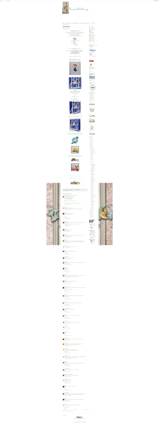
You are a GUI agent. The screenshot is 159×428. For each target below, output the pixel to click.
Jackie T (66, 261)
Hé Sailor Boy (92, 204)
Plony (65, 234)
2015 (91, 211)
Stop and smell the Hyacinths (93, 181)
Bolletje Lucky (92, 36)
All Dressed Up (92, 96)
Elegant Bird (92, 197)
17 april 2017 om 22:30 (68, 371)
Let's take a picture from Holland (93, 168)
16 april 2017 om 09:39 (68, 218)
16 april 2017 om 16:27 (68, 283)
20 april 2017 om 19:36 (68, 401)
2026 (91, 137)
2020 (91, 144)
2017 (91, 147)
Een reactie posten (66, 407)
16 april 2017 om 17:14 (68, 305)
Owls (91, 163)
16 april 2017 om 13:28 (68, 264)
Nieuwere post (65, 409)
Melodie (66, 348)
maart (91, 206)
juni (91, 155)
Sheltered (92, 158)
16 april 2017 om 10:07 (68, 231)
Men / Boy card (93, 184)
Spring (91, 193)
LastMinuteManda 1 (92, 94)
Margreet (66, 221)
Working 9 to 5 (92, 205)
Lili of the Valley (92, 97)
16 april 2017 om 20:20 (68, 335)
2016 (91, 210)
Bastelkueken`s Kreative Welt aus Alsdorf (70, 195)
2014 (91, 212)
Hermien (66, 301)
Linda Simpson (67, 308)
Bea (65, 250)
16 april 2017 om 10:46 (68, 237)
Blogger (85, 421)
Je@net (66, 206)
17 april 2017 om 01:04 (68, 345)
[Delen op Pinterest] (79, 189)
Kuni (65, 331)
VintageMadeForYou (82, 418)
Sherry (65, 398)
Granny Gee (66, 392)
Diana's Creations (67, 217)
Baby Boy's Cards (93, 178)
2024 (91, 139)
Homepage (75, 409)
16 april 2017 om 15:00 (68, 271)
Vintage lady (92, 186)
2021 (91, 143)
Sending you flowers (92, 176)
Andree (66, 342)
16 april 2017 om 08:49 (68, 204)
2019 (91, 145)
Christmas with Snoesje (92, 179)
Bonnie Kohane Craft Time (92, 38)
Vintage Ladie (92, 162)
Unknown (66, 355)
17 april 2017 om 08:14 (68, 358)
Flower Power (92, 191)
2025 (91, 138)
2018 (91, 146)
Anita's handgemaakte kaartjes (92, 32)
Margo (65, 274)
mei (91, 156)
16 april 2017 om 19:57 (68, 323)
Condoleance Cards (92, 198)
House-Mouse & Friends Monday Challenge (92, 231)
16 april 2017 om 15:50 (68, 277)
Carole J (66, 245)
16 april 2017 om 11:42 (68, 247)
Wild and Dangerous (92, 173)
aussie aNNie (92, 34)
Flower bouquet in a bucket (93, 175)
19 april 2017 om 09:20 (68, 395)
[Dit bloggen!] (76, 189)
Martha (66, 361)
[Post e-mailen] (74, 189)
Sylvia (65, 294)
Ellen (65, 314)
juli (91, 154)
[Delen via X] (77, 189)
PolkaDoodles (91, 95)
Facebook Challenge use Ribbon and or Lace (93, 170)
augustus (92, 153)
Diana (65, 212)
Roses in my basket (92, 189)
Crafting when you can (72, 59)
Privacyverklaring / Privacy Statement (66, 24)
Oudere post (85, 409)
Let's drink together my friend (93, 201)
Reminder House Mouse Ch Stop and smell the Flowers (93, 165)
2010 (91, 217)
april (91, 157)
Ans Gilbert (66, 286)
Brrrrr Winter (92, 192)
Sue (65, 385)
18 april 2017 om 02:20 (68, 376)
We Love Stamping (92, 239)
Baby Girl (92, 185)
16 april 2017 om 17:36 (68, 318)
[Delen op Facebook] (78, 189)
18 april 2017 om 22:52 (68, 382)
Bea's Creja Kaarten (93, 35)
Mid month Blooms (94, 241)
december (92, 148)
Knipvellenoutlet (92, 98)
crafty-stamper (67, 368)
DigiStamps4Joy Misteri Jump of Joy (69, 190)
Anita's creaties (92, 30)
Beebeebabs (66, 256)
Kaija (65, 228)
